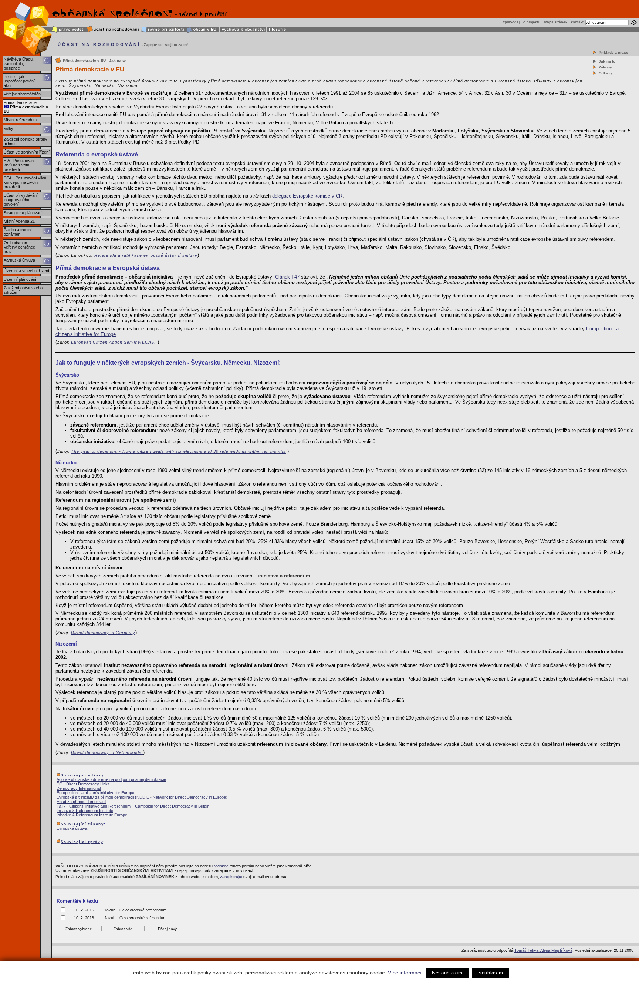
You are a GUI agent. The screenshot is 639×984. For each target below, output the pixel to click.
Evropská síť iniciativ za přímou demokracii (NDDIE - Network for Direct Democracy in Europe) (142, 797)
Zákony (605, 67)
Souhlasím (490, 972)
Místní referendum (20, 120)
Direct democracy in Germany (103, 632)
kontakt (577, 22)
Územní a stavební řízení (26, 271)
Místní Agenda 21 (19, 221)
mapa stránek (555, 22)
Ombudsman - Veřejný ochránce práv (19, 247)
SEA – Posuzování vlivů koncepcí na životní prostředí (25, 182)
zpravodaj (511, 22)
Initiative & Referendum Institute (85, 810)
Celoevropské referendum (142, 910)
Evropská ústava (72, 828)
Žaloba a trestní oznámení (18, 232)
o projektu (531, 22)
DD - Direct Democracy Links (83, 784)
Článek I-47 (287, 277)
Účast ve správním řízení (27, 152)
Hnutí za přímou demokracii (81, 801)
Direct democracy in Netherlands (107, 752)
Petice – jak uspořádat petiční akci (19, 81)
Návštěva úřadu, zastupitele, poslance (19, 63)
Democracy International (79, 788)
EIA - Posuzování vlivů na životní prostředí (19, 165)
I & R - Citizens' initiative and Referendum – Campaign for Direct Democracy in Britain (133, 806)
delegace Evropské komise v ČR (307, 196)
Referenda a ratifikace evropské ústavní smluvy (145, 255)
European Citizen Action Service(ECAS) (114, 342)
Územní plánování (20, 279)
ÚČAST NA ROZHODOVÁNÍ (99, 44)
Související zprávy (82, 842)
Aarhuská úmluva (19, 260)
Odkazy (605, 73)
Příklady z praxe (613, 52)
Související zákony (82, 824)
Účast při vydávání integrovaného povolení (21, 199)
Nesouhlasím (447, 972)
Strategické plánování (23, 212)
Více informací (405, 972)
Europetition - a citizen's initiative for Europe (95, 793)
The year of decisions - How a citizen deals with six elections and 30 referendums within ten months (178, 451)
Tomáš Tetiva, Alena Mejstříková (543, 950)
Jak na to (607, 61)
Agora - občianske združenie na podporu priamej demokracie (111, 779)
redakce (221, 866)
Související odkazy (82, 775)
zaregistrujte (231, 877)
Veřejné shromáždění (23, 94)
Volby (8, 128)
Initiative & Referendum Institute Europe (92, 815)
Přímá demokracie (20, 102)
